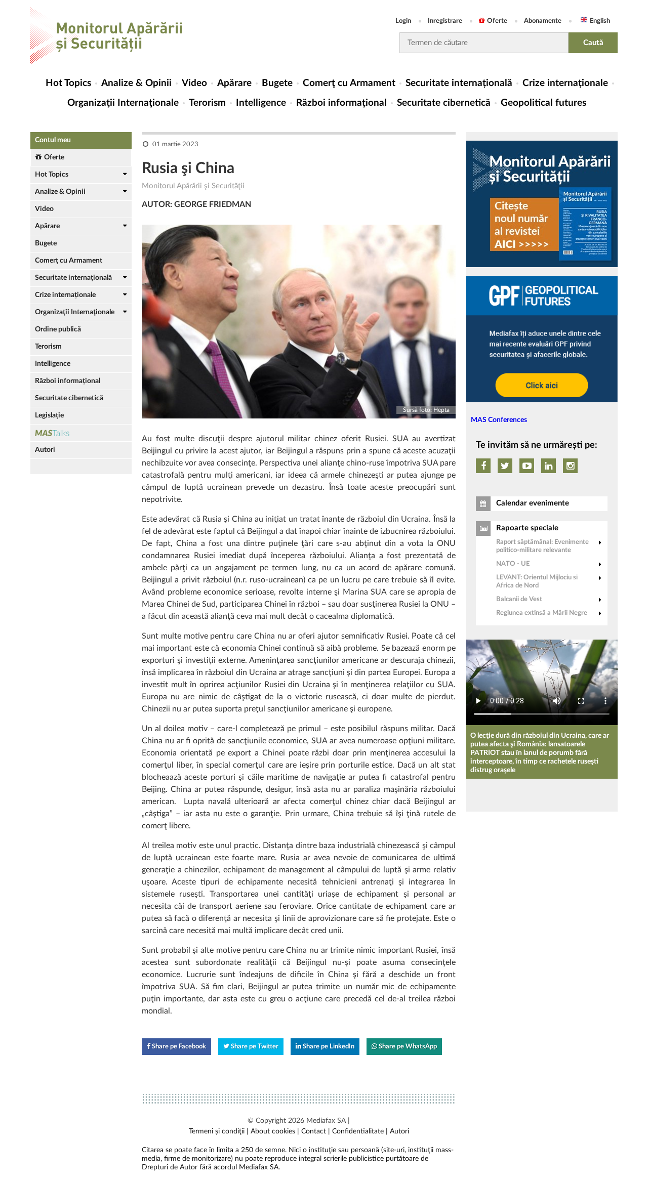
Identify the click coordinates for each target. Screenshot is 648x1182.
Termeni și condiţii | (219, 1131)
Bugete (277, 83)
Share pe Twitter (253, 1046)
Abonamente (542, 21)
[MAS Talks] (81, 433)
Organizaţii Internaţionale (123, 103)
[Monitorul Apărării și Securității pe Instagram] (570, 465)
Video (194, 83)
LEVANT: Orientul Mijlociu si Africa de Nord (537, 581)
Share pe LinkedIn (327, 1046)
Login (403, 21)
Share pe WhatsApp (407, 1046)
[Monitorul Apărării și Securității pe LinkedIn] (548, 465)
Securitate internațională (459, 83)
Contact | (315, 1131)
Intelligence (261, 103)
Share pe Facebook (178, 1046)
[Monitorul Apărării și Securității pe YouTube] (526, 465)
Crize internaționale (565, 83)
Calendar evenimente (532, 503)
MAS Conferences (499, 420)
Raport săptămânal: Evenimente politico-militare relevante (542, 546)
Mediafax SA (326, 1120)
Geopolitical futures (543, 103)
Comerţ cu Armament (349, 83)
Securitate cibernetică (444, 103)
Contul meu (53, 140)
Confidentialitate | (360, 1131)
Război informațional (341, 103)
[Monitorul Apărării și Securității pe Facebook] (483, 465)
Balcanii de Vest (519, 599)
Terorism (207, 103)
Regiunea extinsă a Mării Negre (541, 613)
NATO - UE (513, 564)
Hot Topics (68, 83)
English (600, 21)
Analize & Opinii (136, 83)
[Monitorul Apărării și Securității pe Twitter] (505, 465)
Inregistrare (445, 21)
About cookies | (275, 1131)
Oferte (497, 21)
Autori (45, 449)
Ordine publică (58, 329)
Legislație (49, 415)
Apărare (234, 83)
